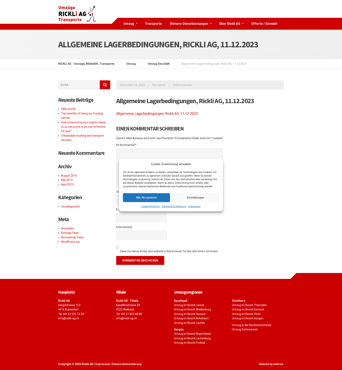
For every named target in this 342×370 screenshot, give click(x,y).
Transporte (153, 24)
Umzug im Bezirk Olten (246, 314)
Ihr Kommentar (126, 144)
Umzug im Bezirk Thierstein (249, 305)
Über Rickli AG (229, 24)
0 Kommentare (182, 85)
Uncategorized (70, 206)
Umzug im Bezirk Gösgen (247, 318)
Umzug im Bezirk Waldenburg (192, 309)
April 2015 (67, 184)
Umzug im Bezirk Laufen (189, 322)
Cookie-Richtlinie (150, 206)
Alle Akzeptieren (146, 197)
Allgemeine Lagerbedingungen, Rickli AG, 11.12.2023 (157, 113)
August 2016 (69, 175)
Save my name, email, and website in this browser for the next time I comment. (169, 251)
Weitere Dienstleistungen (189, 24)
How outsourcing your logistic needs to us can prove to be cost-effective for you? (83, 127)
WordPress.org (70, 241)
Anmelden (67, 228)
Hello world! (68, 108)
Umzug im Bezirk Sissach (190, 314)
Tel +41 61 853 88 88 (129, 314)
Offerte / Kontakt (264, 24)
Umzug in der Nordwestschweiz (252, 325)
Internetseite (124, 227)
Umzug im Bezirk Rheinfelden (192, 333)
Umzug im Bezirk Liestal (189, 305)
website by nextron (271, 364)
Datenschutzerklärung (174, 206)
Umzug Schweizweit (245, 329)
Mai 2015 (67, 180)
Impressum (194, 206)
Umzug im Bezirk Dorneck (248, 309)
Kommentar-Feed (72, 237)
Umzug (129, 24)
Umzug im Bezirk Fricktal (189, 342)
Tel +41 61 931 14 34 (71, 314)
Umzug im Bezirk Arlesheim (191, 318)
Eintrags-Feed (70, 232)
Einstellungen (195, 197)
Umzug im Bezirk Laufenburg (192, 338)
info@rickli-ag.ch (68, 318)
